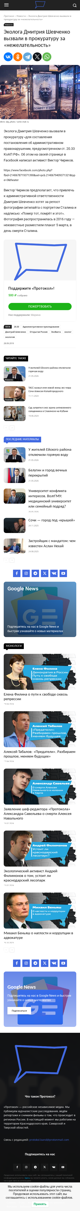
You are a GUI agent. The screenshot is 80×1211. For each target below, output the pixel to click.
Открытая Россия (38, 331)
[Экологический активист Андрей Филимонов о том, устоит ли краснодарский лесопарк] (40, 849)
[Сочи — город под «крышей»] (14, 525)
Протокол (9, 16)
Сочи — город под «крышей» (51, 520)
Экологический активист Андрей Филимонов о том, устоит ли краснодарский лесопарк (30, 875)
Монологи (14, 646)
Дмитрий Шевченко (15, 331)
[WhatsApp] (46, 56)
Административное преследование (41, 326)
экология (10, 337)
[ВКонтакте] (8, 56)
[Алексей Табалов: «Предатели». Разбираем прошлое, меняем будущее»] (40, 729)
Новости (21, 16)
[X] (37, 56)
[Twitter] (44, 573)
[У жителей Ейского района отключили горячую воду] (14, 373)
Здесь (27, 1178)
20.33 (16, 326)
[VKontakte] (54, 573)
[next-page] (12, 427)
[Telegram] (27, 56)
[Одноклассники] (17, 56)
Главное (8, 399)
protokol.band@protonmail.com (49, 1139)
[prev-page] (6, 427)
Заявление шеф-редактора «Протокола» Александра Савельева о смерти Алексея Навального (37, 813)
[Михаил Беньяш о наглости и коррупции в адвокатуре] (40, 911)
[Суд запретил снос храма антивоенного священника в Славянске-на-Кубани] (14, 413)
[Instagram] (26, 573)
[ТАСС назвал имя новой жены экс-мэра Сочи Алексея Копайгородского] (14, 393)
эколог (67, 331)
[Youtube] (63, 573)
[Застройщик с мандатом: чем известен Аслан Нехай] (14, 546)
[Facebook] (16, 573)
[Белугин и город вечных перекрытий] (14, 475)
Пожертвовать (40, 306)
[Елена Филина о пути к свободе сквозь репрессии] (40, 672)
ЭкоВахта (56, 331)
